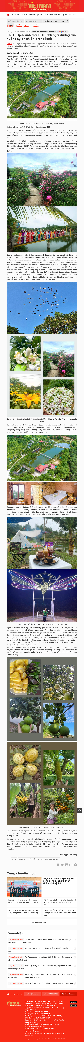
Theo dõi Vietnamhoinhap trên (44, 32)
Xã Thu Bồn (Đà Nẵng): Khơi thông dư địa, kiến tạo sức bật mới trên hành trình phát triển (60, 912)
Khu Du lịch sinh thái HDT (49, 859)
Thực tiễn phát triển (52, 15)
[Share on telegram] (75, 864)
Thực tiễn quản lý (36, 15)
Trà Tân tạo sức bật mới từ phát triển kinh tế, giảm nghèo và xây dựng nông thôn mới (60, 902)
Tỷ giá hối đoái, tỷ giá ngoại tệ (51, 22)
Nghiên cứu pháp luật (19, 15)
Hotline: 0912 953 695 (50, 994)
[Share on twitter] (62, 864)
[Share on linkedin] (66, 864)
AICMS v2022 (60, 1039)
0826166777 (47, 1024)
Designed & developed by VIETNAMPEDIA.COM (40, 1039)
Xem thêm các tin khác (40, 922)
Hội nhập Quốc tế (68, 15)
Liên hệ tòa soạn (32, 994)
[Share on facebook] (58, 864)
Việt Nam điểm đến (28, 859)
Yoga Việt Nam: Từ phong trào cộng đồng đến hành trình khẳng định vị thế (59, 881)
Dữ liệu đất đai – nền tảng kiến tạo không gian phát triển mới (49, 983)
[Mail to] (71, 864)
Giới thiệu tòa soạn (68, 994)
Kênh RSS (28, 1035)
